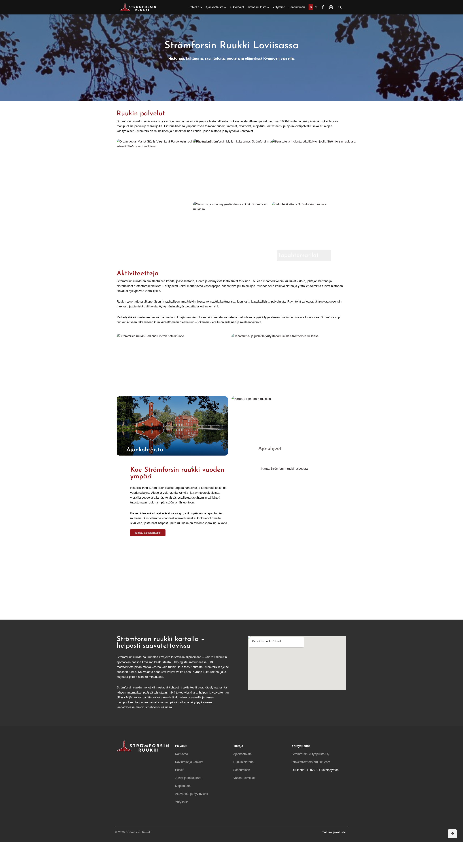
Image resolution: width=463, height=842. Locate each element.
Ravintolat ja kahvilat (189, 762)
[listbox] (314, 7)
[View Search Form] (340, 7)
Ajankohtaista (242, 754)
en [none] (316, 7)
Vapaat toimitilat (244, 778)
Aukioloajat (237, 7)
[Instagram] (331, 7)
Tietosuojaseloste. (334, 832)
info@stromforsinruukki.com (311, 762)
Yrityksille (279, 7)
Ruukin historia (243, 762)
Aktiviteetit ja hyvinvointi (191, 794)
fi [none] (311, 7)
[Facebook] (323, 7)
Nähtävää (181, 754)
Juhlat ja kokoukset (188, 778)
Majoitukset (183, 786)
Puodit (179, 770)
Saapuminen (296, 7)
